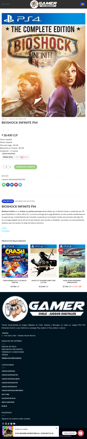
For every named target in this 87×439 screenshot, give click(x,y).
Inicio (4, 119)
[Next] (85, 268)
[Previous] (2, 268)
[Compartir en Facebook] (8, 185)
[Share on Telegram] (20, 185)
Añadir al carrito (25, 167)
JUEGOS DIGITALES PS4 (17, 119)
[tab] (8, 201)
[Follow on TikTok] (9, 424)
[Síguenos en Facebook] (3, 424)
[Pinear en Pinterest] (16, 185)
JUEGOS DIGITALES (8, 154)
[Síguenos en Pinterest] (11, 424)
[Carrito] (82, 4)
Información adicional (25, 201)
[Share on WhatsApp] (4, 185)
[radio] (8, 157)
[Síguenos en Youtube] (14, 424)
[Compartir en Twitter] (12, 185)
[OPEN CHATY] (81, 433)
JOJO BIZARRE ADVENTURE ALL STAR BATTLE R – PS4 (35, 433)
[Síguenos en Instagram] (6, 424)
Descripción (8, 201)
